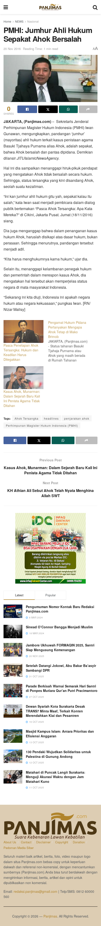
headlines (51, 418)
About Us (10, 842)
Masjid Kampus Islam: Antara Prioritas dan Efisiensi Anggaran (60, 733)
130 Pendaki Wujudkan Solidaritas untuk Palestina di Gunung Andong (58, 754)
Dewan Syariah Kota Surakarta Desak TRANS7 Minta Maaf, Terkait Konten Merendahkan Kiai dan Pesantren (55, 711)
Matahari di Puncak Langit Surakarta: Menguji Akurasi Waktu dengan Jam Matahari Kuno (55, 777)
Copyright (61, 842)
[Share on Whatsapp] (68, 109)
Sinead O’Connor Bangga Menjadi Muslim (59, 627)
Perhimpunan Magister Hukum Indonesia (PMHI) (42, 425)
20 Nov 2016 (12, 48)
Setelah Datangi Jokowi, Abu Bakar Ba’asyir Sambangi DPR (61, 668)
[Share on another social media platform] (88, 109)
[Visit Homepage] (50, 7)
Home (7, 21)
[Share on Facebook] (27, 109)
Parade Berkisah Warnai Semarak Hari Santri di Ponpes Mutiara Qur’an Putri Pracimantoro (61, 688)
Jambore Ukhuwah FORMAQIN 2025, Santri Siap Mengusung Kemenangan (60, 647)
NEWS (19, 21)
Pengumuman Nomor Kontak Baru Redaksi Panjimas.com (60, 609)
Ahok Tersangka (27, 418)
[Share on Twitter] (48, 109)
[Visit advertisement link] (50, 548)
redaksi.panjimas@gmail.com (35, 891)
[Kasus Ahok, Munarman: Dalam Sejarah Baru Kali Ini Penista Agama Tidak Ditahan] (23, 377)
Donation (79, 842)
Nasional (33, 21)
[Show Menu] (6, 7)
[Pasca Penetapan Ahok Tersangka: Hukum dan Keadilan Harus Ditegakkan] (23, 331)
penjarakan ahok (76, 418)
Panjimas (50, 916)
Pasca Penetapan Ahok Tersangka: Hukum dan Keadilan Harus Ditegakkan (21, 352)
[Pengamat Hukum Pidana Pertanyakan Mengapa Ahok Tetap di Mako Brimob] (70, 341)
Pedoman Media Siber (19, 847)
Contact (26, 842)
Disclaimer (43, 842)
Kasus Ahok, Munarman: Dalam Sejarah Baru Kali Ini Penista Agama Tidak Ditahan (22, 398)
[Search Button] (95, 7)
